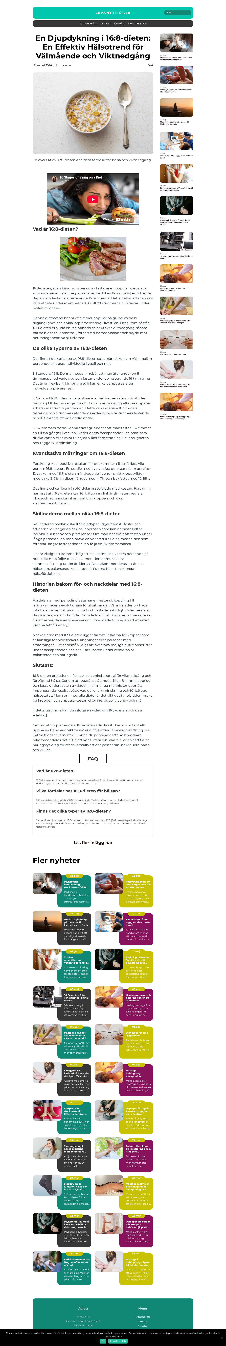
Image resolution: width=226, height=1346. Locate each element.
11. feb (74, 1253)
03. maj (74, 989)
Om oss (106, 23)
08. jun (74, 951)
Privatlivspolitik (118, 1341)
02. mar (74, 1177)
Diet (150, 65)
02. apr (74, 1064)
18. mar (74, 1102)
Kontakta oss (137, 23)
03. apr (136, 1026)
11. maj (136, 951)
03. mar (74, 1140)
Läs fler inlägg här (93, 842)
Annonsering (88, 23)
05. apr (136, 989)
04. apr (74, 1026)
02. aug (74, 875)
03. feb (136, 1253)
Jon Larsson (63, 65)
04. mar (136, 1102)
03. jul (136, 913)
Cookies (119, 23)
